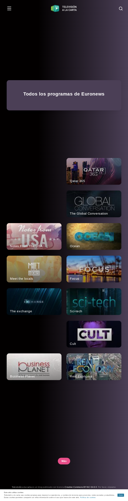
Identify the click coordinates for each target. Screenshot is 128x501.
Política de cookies (88, 497)
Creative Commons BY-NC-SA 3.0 (81, 487)
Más (64, 461)
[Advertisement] (64, 41)
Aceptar (121, 495)
